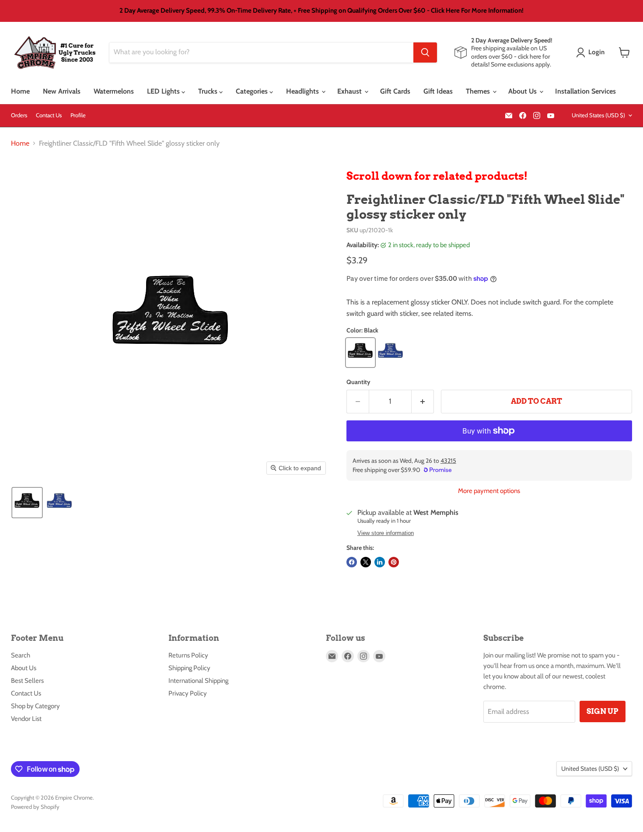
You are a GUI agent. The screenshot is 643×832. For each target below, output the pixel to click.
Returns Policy (188, 655)
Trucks (208, 91)
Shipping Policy (189, 668)
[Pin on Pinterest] (393, 562)
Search (20, 655)
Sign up (603, 711)
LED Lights (164, 91)
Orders (19, 115)
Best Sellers (27, 681)
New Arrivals (61, 91)
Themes (479, 91)
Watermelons (114, 91)
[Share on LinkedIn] (379, 562)
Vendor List (26, 719)
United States (598, 115)
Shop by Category (35, 706)
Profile (78, 115)
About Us (523, 91)
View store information (385, 533)
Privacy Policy (187, 693)
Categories (252, 91)
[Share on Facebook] (351, 562)
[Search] (425, 52)
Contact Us (49, 115)
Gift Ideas (438, 91)
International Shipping (198, 681)
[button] (592, 52)
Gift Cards (395, 91)
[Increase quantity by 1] (423, 401)
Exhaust (350, 91)
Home (20, 91)
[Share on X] (365, 562)
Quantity (358, 381)
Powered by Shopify (35, 806)
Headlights (303, 91)
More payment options (489, 491)
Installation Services (585, 91)
